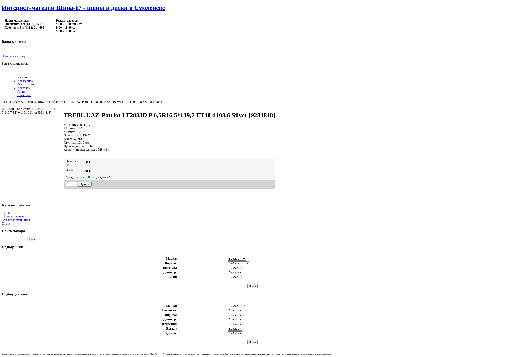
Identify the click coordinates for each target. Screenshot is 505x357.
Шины (6, 212)
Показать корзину (13, 56)
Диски (6, 223)
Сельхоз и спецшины (16, 220)
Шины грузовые (13, 216)
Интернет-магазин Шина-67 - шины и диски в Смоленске (83, 7)
